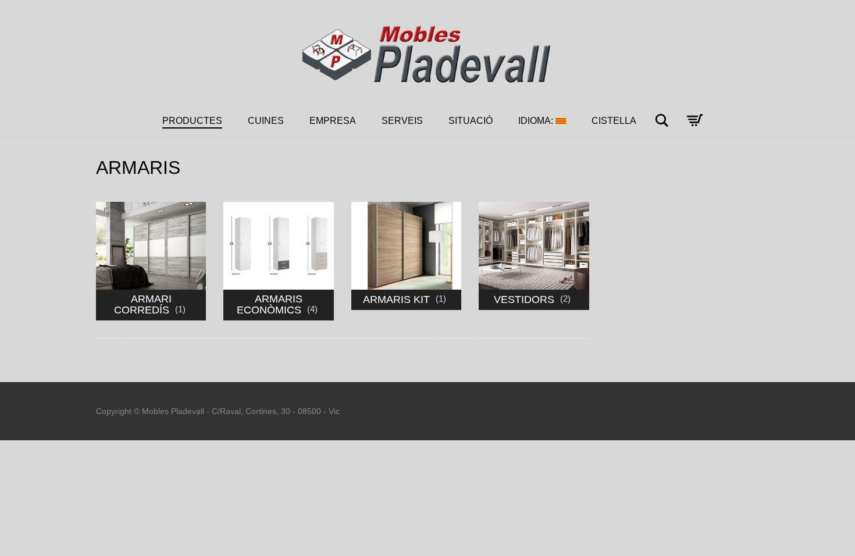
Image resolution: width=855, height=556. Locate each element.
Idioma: (536, 121)
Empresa (332, 121)
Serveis (402, 121)
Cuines (266, 121)
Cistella (614, 121)
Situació (470, 121)
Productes (192, 121)
